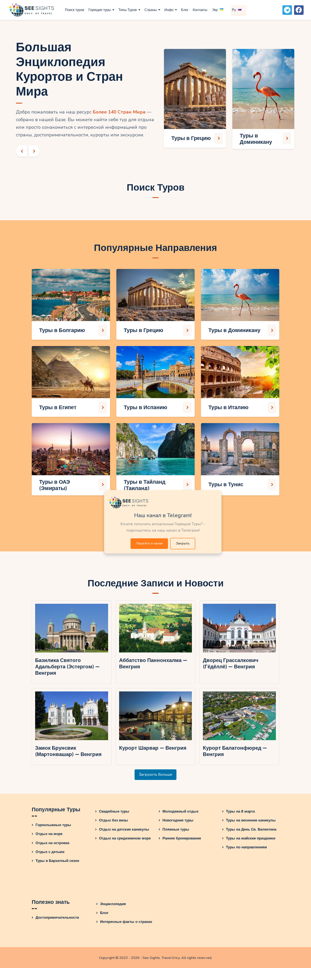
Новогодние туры (177, 820)
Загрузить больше (155, 774)
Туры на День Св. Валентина (251, 829)
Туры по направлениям (246, 847)
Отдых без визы (113, 820)
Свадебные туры (114, 811)
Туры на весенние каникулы (251, 820)
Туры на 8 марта (240, 811)
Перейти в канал (149, 543)
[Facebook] (299, 10)
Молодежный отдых (180, 811)
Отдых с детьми (50, 852)
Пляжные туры (175, 829)
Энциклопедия (113, 904)
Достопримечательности (57, 917)
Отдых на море (49, 834)
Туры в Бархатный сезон (57, 861)
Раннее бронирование (181, 838)
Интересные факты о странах (126, 922)
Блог (104, 913)
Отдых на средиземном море (125, 838)
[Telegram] (287, 10)
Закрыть (183, 543)
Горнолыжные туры (53, 825)
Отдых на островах (52, 843)
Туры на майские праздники (250, 838)
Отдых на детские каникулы (124, 829)
